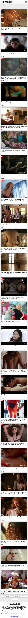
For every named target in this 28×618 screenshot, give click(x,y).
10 (22, 596)
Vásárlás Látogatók (14, 616)
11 (25, 596)
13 (13, 599)
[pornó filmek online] (7, 2)
